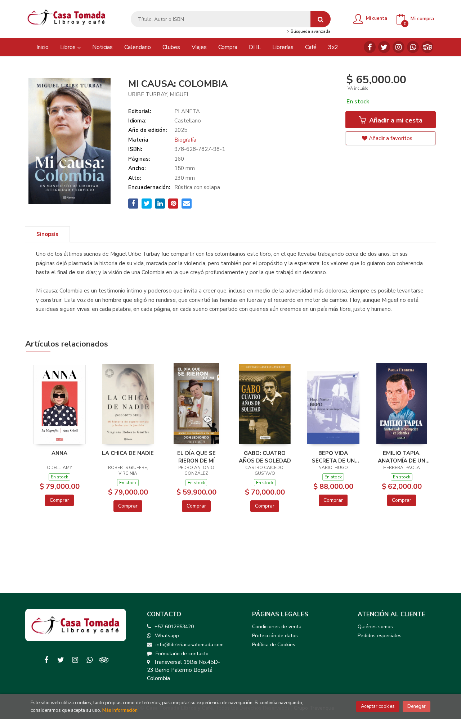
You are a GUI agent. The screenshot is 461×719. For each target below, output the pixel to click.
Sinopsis (47, 234)
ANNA (59, 453)
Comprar (59, 500)
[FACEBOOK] (370, 47)
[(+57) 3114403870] (413, 47)
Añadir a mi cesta (394, 120)
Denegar (416, 706)
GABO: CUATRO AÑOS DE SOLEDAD (265, 457)
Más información (120, 710)
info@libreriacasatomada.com (190, 644)
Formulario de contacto (182, 653)
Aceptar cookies (378, 706)
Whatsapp (167, 635)
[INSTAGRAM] (398, 47)
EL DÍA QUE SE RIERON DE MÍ (196, 457)
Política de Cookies (273, 644)
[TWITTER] (384, 47)
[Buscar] (320, 19)
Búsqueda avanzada (310, 31)
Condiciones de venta (276, 626)
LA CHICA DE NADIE (128, 453)
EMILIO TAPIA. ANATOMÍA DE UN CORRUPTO (401, 457)
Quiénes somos (375, 626)
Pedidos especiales (380, 635)
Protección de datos (275, 635)
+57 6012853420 (174, 626)
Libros (68, 47)
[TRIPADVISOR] (427, 47)
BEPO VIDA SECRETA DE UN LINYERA (333, 457)
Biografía (185, 139)
